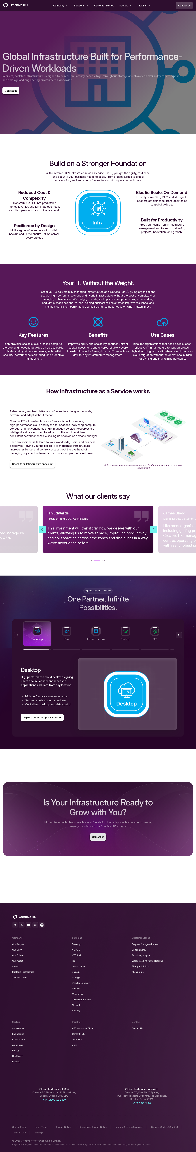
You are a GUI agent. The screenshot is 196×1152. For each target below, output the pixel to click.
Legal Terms (41, 1127)
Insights (142, 5)
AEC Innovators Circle (83, 1028)
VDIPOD (76, 949)
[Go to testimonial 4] (104, 560)
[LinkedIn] (15, 925)
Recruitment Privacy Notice (93, 1127)
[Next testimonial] (153, 529)
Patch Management (81, 999)
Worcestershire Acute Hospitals (147, 961)
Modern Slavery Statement (129, 1127)
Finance (16, 1061)
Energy (15, 1050)
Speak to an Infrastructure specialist (32, 463)
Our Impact (17, 961)
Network (76, 1005)
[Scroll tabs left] (17, 635)
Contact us (11, 90)
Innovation (77, 1039)
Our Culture (18, 955)
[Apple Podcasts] (41, 925)
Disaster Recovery (81, 983)
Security (76, 1010)
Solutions (79, 5)
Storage (76, 977)
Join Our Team (19, 977)
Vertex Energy (139, 949)
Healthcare (17, 1056)
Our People (18, 944)
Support (76, 988)
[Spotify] (35, 925)
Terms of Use (19, 1132)
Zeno (74, 1045)
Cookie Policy (19, 1127)
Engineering (18, 1034)
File (74, 961)
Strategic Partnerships (23, 972)
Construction (18, 1039)
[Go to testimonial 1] (91, 560)
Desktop (76, 944)
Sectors (123, 5)
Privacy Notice (63, 1127)
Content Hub (78, 1034)
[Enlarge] (182, 413)
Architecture (18, 1028)
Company (58, 5)
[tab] (37, 634)
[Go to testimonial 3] (99, 560)
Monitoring (77, 994)
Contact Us (184, 5)
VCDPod (76, 955)
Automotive (17, 1045)
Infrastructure (78, 966)
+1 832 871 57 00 (142, 1103)
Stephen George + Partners (146, 944)
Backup (76, 972)
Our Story (17, 949)
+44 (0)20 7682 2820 (54, 1099)
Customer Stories (104, 5)
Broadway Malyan (141, 955)
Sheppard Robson (141, 966)
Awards (16, 966)
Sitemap (39, 1132)
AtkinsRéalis (138, 972)
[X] (21, 925)
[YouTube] (28, 925)
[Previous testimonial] (42, 529)
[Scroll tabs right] (179, 635)
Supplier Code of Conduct (164, 1127)
